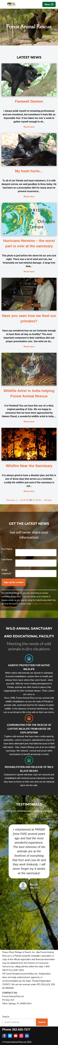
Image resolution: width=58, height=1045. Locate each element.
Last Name (6, 561)
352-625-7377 (21, 1029)
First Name (6, 551)
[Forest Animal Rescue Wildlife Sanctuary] (11, 4)
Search (5, 1016)
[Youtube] (16, 1036)
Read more (29, 127)
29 (39, 500)
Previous (11, 500)
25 (27, 500)
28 (36, 500)
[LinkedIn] (27, 1036)
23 (21, 500)
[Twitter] (10, 1036)
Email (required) (6, 572)
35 (45, 500)
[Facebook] (4, 1036)
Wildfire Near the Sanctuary (29, 466)
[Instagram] (21, 1036)
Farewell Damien (29, 101)
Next (49, 500)
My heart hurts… (29, 171)
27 (33, 500)
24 (24, 500)
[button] (7, 879)
